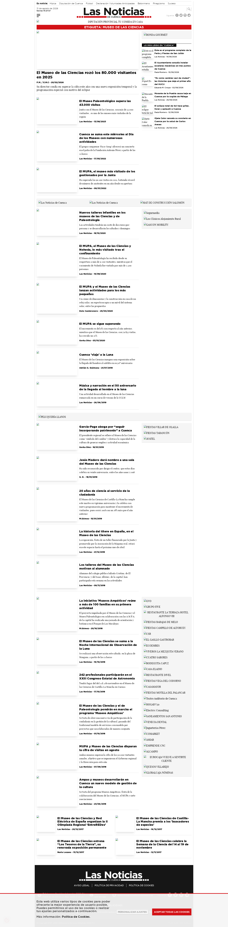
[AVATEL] (149, 438)
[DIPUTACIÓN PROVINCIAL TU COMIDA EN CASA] (114, 21)
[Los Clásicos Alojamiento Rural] (162, 218)
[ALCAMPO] (151, 751)
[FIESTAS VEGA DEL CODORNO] (162, 680)
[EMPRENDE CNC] (154, 745)
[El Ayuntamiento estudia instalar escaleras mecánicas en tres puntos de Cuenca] (147, 66)
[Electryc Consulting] (156, 710)
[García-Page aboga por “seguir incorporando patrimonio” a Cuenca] (57, 436)
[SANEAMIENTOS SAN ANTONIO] (163, 715)
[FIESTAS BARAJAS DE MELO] (161, 621)
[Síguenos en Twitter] (181, 16)
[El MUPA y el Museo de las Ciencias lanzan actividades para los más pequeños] (57, 298)
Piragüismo (159, 3)
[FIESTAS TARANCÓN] (156, 432)
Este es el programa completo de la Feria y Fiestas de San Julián (172, 51)
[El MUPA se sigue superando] (57, 332)
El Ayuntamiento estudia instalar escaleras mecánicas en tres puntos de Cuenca (172, 65)
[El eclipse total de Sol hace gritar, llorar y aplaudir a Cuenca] (147, 109)
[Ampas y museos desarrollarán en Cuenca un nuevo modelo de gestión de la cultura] (57, 791)
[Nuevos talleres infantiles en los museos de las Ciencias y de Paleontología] (57, 222)
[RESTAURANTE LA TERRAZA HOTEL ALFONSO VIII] (167, 614)
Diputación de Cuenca (71, 3)
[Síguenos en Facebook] (177, 16)
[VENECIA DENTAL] (155, 721)
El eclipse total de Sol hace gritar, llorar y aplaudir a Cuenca (171, 107)
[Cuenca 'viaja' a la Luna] (57, 363)
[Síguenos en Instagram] (185, 16)
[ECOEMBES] (152, 645)
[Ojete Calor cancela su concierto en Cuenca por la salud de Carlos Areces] (147, 121)
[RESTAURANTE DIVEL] (157, 674)
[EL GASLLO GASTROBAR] (159, 639)
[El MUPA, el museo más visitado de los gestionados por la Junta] (57, 180)
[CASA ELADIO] (153, 668)
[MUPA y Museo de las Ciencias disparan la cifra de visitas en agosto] (57, 756)
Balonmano (144, 3)
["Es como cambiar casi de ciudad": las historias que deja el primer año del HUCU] (147, 81)
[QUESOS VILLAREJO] (156, 766)
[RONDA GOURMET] (156, 34)
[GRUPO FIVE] (152, 606)
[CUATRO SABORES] (156, 657)
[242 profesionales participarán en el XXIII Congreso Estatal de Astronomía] (57, 683)
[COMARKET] (152, 733)
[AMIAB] (149, 739)
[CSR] (147, 633)
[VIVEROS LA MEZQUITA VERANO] (163, 651)
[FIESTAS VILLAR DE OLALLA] (161, 426)
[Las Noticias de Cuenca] (114, 12)
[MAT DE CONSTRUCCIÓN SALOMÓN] (162, 202)
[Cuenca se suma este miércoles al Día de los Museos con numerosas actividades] (57, 146)
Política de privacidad (109, 885)
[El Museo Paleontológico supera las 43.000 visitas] (57, 110)
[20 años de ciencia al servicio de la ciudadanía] (57, 504)
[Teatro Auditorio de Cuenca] (160, 698)
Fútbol (89, 3)
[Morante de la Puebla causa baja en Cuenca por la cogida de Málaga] (147, 97)
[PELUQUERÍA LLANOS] (52, 416)
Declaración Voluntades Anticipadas (115, 3)
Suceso (172, 3)
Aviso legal (81, 885)
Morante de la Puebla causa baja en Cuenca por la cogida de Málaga (172, 95)
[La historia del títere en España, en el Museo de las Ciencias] (57, 541)
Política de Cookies (141, 885)
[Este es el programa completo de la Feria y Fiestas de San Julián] (147, 53)
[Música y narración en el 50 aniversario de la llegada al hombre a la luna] (57, 394)
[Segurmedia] (151, 212)
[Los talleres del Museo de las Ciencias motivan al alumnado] (57, 574)
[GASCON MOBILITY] (156, 224)
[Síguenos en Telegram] (189, 16)
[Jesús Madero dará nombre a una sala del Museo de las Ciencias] (57, 468)
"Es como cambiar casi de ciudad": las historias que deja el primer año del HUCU (172, 81)
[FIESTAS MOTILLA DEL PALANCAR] (164, 692)
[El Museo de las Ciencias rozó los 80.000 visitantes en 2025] (88, 50)
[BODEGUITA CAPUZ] (156, 663)
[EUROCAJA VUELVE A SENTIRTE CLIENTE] (167, 758)
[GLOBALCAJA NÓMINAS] (158, 772)
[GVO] (147, 600)
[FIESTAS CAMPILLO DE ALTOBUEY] (165, 627)
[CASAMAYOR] (152, 686)
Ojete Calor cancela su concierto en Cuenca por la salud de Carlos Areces (172, 121)
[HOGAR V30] (151, 704)
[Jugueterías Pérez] (154, 727)
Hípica (53, 3)
